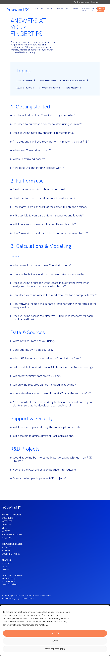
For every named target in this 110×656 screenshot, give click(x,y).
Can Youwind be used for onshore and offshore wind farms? (50, 233)
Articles (6, 547)
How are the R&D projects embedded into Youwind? (45, 469)
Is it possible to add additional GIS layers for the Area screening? (53, 367)
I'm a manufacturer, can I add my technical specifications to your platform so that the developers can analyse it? (53, 403)
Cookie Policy (8, 581)
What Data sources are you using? (34, 341)
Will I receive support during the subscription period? (46, 427)
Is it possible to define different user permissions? (43, 436)
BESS (67, 8)
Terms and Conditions (12, 575)
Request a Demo (101, 9)
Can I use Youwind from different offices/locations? (44, 198)
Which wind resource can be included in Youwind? (44, 384)
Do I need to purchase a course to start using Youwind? (47, 124)
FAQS (4, 566)
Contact (95, 2)
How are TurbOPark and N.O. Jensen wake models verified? (50, 274)
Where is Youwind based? (29, 159)
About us (7, 537)
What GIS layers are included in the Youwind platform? (47, 358)
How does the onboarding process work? (38, 168)
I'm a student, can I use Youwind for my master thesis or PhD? (51, 141)
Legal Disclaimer (9, 584)
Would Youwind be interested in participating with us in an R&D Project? (52, 459)
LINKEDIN (5, 570)
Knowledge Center (85, 9)
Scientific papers (11, 554)
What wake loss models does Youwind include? (42, 265)
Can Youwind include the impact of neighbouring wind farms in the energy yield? (55, 305)
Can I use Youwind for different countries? (39, 189)
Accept (55, 633)
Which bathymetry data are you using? (37, 376)
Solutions (39, 8)
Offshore (49, 8)
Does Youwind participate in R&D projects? (39, 478)
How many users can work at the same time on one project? (50, 207)
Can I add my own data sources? (33, 350)
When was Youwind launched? (32, 150)
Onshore (59, 8)
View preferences (55, 649)
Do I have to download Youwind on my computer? (44, 115)
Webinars (7, 550)
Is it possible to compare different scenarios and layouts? (48, 215)
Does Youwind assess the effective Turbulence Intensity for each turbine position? (53, 317)
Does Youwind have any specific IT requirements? (43, 133)
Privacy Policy (8, 578)
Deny (55, 641)
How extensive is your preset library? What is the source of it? (52, 393)
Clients (75, 8)
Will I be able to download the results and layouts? (44, 224)
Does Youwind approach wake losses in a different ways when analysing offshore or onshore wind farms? (51, 284)
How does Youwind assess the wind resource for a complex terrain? (55, 295)
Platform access (81, 2)
